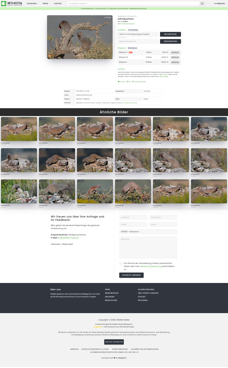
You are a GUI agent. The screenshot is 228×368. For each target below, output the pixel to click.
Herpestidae (106, 103)
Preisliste (165, 74)
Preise (45, 3)
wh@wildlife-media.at (68, 237)
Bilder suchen (111, 300)
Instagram (143, 300)
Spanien (146, 99)
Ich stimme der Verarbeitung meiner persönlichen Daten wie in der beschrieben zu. (149, 266)
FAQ (129, 81)
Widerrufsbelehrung (120, 349)
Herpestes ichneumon (127, 16)
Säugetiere (86, 99)
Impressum (74, 349)
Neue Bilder (109, 297)
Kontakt (58, 3)
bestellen (175, 52)
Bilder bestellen (111, 293)
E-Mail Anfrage (163, 76)
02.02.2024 (147, 91)
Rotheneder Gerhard (127, 24)
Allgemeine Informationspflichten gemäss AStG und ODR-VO (114, 352)
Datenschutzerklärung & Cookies (95, 349)
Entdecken (32, 3)
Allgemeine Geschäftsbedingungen (145, 349)
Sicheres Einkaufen (140, 81)
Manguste (99, 103)
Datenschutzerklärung (151, 266)
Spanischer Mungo (89, 103)
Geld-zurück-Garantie (148, 293)
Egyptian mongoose (117, 103)
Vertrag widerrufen (114, 342)
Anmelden (220, 3)
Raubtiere (79, 99)
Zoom (108, 17)
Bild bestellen (170, 34)
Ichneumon (126, 19)
